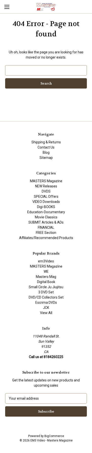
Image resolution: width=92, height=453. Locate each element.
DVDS (46, 191)
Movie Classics (46, 217)
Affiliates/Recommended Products (46, 238)
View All (46, 313)
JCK (46, 308)
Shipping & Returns (46, 142)
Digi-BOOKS (46, 207)
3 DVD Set (46, 292)
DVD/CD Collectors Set (46, 297)
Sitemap (46, 158)
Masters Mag (46, 277)
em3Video (46, 261)
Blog (46, 152)
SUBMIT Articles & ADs (46, 222)
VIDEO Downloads (46, 202)
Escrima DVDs (46, 302)
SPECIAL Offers (46, 196)
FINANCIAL (46, 227)
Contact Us (46, 147)
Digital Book (46, 282)
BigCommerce (54, 436)
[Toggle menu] (6, 7)
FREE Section (46, 233)
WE (46, 271)
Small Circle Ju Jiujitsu (46, 287)
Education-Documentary (46, 212)
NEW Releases (46, 186)
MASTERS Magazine (46, 181)
